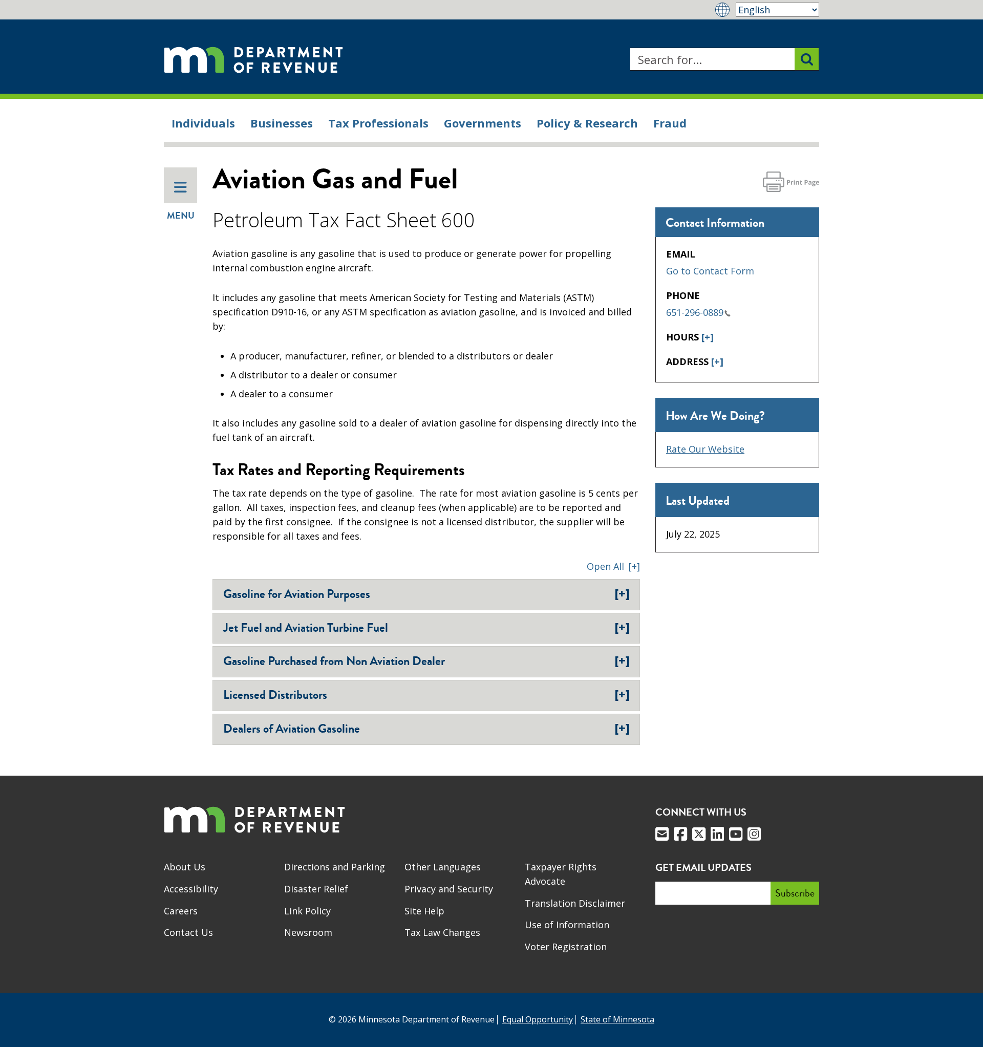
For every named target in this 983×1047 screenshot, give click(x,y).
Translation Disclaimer (575, 903)
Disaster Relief (316, 889)
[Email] (662, 834)
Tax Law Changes (442, 932)
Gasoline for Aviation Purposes (426, 594)
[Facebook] (680, 834)
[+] (707, 337)
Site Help (424, 911)
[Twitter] (699, 834)
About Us (184, 867)
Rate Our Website (705, 449)
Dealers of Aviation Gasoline (426, 728)
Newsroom (308, 932)
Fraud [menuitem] (670, 123)
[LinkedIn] (717, 834)
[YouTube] (735, 834)
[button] (613, 566)
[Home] (253, 59)
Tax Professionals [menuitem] (378, 123)
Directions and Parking (334, 867)
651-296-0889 (694, 312)
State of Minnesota (617, 1019)
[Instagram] (754, 834)
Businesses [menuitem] (281, 123)
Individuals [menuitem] (203, 123)
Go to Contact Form (710, 271)
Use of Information (567, 924)
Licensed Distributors (426, 695)
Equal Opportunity (537, 1019)
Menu (181, 215)
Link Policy (307, 911)
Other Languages (442, 867)
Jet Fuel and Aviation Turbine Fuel (426, 627)
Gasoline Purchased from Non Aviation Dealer (426, 661)
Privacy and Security (448, 889)
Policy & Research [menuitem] (587, 123)
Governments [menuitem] (482, 123)
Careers (181, 911)
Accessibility (191, 889)
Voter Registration (566, 947)
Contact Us (188, 932)
